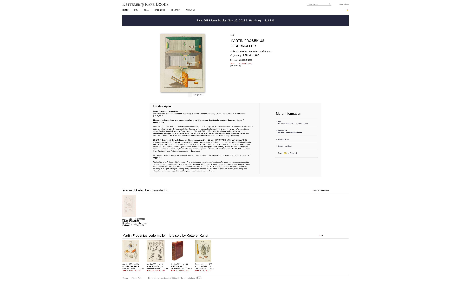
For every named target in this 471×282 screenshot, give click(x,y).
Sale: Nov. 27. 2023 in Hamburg (229, 20)
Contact (125, 278)
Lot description (162, 106)
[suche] (330, 4)
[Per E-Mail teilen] (284, 153)
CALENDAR (160, 10)
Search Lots (344, 4)
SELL (146, 10)
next (199, 278)
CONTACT (175, 10)
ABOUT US (190, 10)
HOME (125, 10)
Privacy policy (136, 278)
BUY (136, 10)
